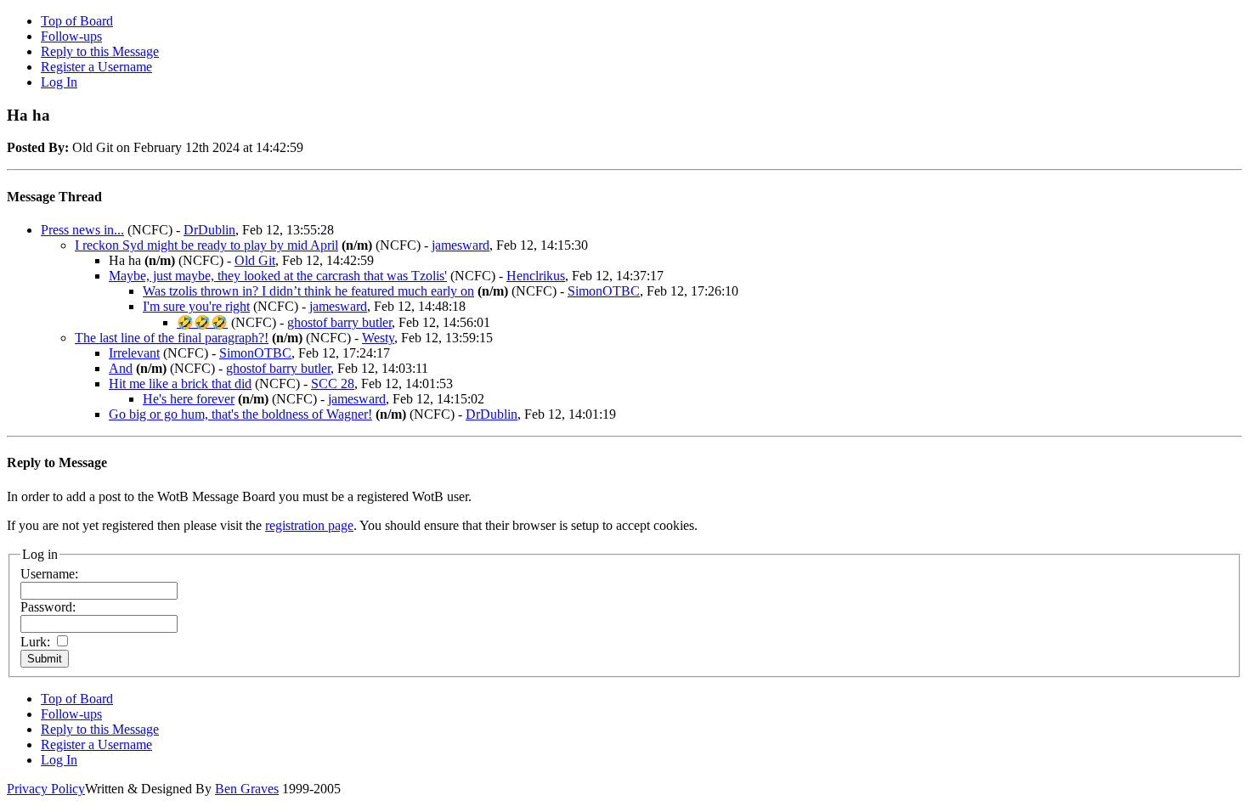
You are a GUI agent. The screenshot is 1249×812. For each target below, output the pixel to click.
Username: (49, 574)
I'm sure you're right (196, 306)
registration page (309, 525)
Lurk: (35, 641)
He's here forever (189, 399)
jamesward (460, 245)
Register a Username (96, 66)
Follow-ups (71, 36)
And (121, 368)
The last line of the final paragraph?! (171, 337)
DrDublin (209, 230)
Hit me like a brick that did (180, 383)
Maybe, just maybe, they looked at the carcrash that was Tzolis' (278, 275)
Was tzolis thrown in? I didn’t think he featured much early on (308, 291)
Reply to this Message (100, 51)
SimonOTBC (604, 291)
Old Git (255, 260)
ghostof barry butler (339, 322)
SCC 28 (332, 383)
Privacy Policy (46, 788)
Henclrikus (535, 275)
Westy (378, 337)
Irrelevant (134, 353)
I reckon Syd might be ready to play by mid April (206, 245)
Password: (48, 607)
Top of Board (77, 21)
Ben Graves (247, 788)
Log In (59, 82)
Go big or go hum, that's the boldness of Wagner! (240, 414)
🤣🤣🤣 (202, 322)
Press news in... (82, 230)
